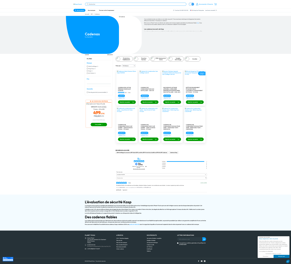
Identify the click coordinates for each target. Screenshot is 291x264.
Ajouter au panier (125, 102)
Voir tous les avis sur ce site (139, 169)
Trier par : (118, 65)
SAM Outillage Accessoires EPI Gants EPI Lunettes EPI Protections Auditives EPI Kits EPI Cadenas (142, 152)
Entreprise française (198, 10)
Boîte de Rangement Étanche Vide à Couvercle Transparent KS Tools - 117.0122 (194, 90)
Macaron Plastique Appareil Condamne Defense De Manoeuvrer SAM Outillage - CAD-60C (171, 90)
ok (204, 239)
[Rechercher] (87, 4)
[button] (288, 261)
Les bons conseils (210, 10)
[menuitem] (91, 10)
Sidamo (149, 251)
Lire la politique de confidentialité (266, 251)
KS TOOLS (92, 73)
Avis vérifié (204, 182)
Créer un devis (120, 249)
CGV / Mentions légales (122, 238)
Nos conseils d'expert (121, 244)
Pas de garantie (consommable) (98, 92)
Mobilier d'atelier (151, 240)
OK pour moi (281, 256)
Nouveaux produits (121, 247)
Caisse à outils (150, 244)
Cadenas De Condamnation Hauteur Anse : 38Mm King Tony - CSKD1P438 (194, 127)
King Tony (92, 68)
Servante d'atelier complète (154, 238)
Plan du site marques (121, 242)
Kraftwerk (149, 249)
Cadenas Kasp (173, 152)
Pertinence (126, 65)
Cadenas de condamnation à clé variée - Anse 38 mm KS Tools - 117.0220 (125, 127)
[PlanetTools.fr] (78, 4)
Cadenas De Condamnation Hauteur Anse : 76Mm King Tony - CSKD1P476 (171, 127)
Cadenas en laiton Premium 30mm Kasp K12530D (124, 89)
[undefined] (146, 166)
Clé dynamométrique (152, 242)
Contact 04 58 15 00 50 (181, 10)
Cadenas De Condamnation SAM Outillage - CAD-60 (147, 89)
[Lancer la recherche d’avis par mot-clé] (206, 178)
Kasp (90, 71)
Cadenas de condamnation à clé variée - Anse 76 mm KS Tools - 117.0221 (148, 127)
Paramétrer (265, 256)
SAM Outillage (93, 66)
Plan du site (119, 240)
